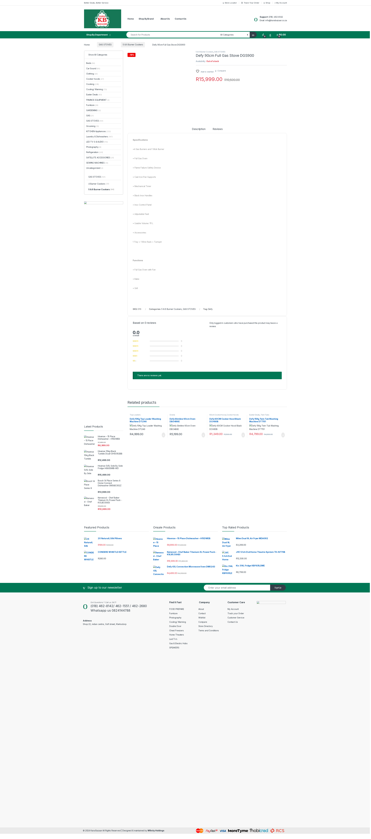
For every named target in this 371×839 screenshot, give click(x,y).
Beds (90, 63)
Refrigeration (94, 152)
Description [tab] (198, 129)
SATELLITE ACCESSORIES (100, 157)
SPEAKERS (174, 647)
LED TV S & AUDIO (97, 142)
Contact (202, 613)
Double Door (175, 626)
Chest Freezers (176, 630)
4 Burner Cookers (98, 184)
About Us (165, 19)
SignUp (277, 587)
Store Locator (231, 3)
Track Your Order (251, 3)
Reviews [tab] (218, 129)
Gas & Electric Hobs (178, 643)
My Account (281, 3)
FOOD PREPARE (176, 609)
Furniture (92, 105)
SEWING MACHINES (97, 163)
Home (131, 19)
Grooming (92, 126)
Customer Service (236, 617)
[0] (263, 34)
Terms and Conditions (208, 630)
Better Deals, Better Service (96, 3)
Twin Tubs (265, 415)
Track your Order (236, 613)
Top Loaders (135, 415)
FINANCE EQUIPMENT (97, 100)
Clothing (92, 73)
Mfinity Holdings (156, 830)
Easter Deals (254, 415)
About (201, 609)
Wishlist (201, 617)
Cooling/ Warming (96, 89)
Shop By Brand (146, 19)
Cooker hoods (233, 415)
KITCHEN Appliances (98, 131)
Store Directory (205, 626)
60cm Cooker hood (217, 415)
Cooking (92, 84)
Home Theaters (176, 634)
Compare (202, 622)
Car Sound (93, 68)
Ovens (172, 415)
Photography (93, 147)
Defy (210, 309)
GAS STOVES (105, 44)
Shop (268, 3)
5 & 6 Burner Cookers (133, 44)
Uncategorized (94, 168)
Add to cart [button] (163, 435)
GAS (90, 115)
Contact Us (180, 19)
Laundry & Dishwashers (99, 136)
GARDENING (93, 110)
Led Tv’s (173, 639)
